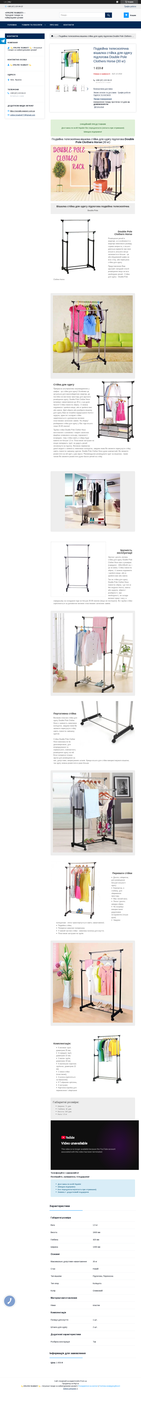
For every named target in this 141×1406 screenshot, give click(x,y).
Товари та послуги (32, 25)
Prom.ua (83, 1381)
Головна (12, 25)
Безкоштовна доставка (102, 89)
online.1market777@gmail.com (22, 115)
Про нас (54, 25)
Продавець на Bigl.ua (70, 1384)
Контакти (68, 25)
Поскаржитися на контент (88, 1386)
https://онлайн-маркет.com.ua (22, 111)
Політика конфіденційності (109, 1386)
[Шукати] (108, 15)
